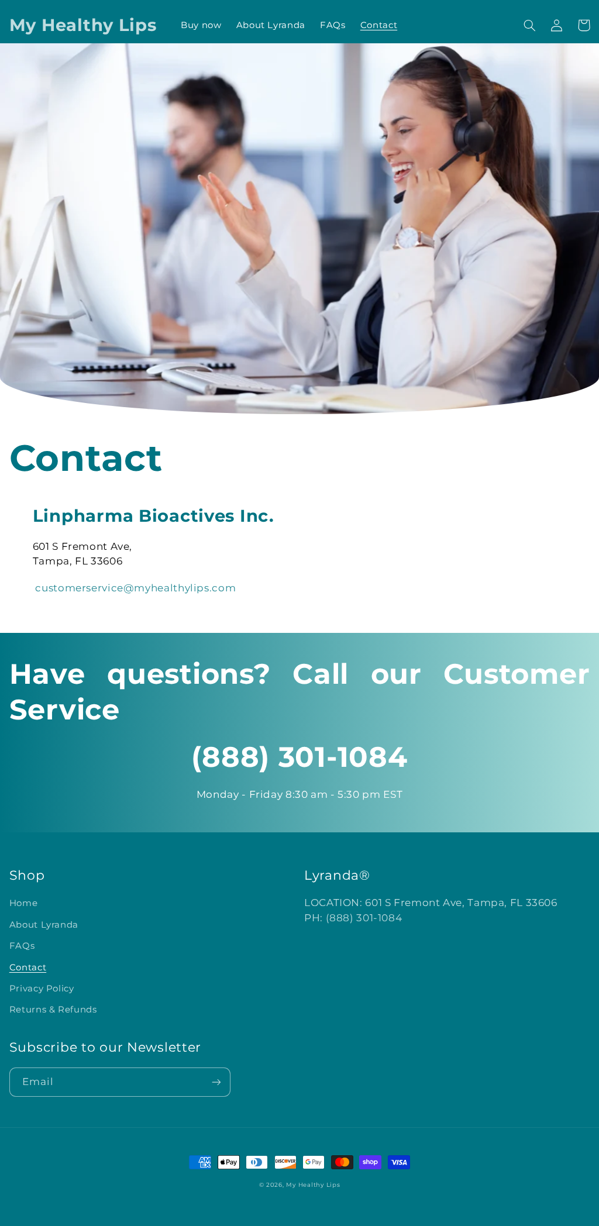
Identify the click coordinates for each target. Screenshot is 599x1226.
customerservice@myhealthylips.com (135, 588)
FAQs (22, 946)
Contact (27, 967)
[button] (529, 25)
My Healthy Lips (313, 1185)
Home (23, 903)
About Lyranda (43, 924)
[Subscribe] (216, 1081)
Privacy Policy (41, 988)
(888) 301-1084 (364, 918)
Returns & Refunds (53, 1009)
